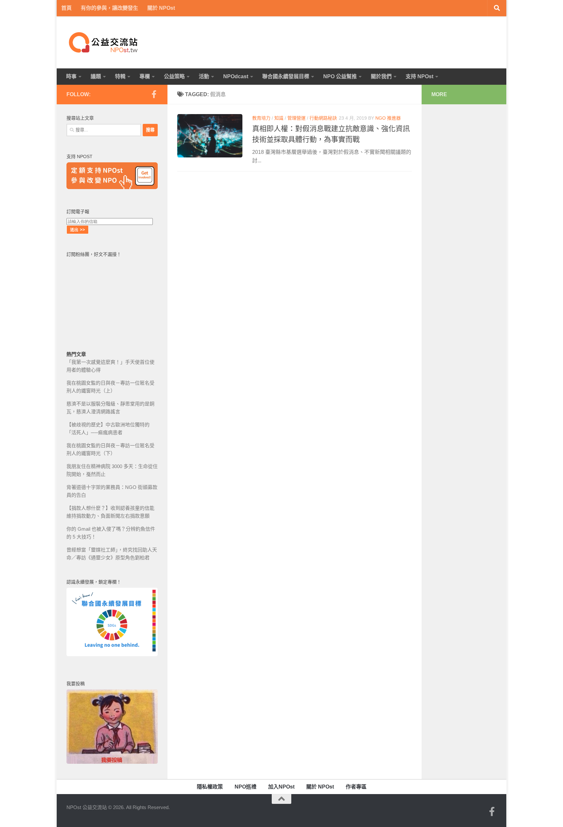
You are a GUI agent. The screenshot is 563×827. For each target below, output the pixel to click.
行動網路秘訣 (323, 118)
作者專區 (356, 787)
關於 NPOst (161, 8)
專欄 (144, 76)
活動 (204, 76)
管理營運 (296, 118)
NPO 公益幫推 (340, 76)
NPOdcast (235, 76)
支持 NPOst (419, 76)
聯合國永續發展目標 (285, 76)
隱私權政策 (210, 787)
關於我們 (381, 76)
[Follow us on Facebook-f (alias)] (154, 94)
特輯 (120, 76)
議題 (96, 76)
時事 (71, 76)
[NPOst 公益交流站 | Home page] (103, 42)
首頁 (66, 8)
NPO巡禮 (245, 787)
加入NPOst (281, 787)
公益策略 (174, 76)
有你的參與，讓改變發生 (109, 8)
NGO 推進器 (388, 118)
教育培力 (261, 118)
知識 (278, 118)
